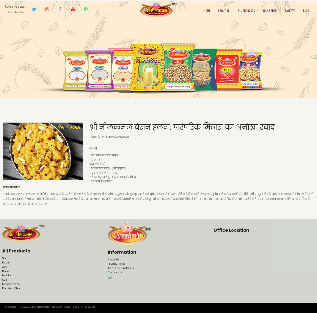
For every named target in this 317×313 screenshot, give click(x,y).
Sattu (5, 258)
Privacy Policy (117, 264)
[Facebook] (59, 9)
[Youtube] (72, 9)
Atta (5, 267)
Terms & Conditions (121, 268)
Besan (6, 262)
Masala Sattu (11, 284)
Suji (4, 280)
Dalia (5, 271)
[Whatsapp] (85, 9)
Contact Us (115, 272)
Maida (6, 275)
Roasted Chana (13, 288)
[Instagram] (47, 9)
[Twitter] (34, 9)
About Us (113, 259)
